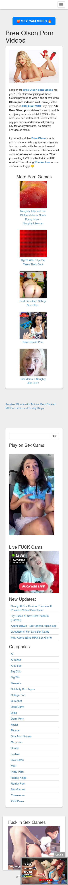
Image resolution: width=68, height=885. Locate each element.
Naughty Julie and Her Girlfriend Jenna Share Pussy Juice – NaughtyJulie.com (33, 217)
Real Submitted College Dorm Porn (33, 303)
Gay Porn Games (21, 736)
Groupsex (17, 742)
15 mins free (42, 162)
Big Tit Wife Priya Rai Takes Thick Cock (33, 262)
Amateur (16, 659)
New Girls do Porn (33, 342)
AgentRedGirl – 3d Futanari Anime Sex (34, 625)
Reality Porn (18, 783)
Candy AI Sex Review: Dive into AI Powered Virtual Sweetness (31, 608)
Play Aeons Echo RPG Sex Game (31, 637)
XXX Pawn (17, 801)
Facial (14, 724)
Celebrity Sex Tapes (23, 689)
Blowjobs (16, 683)
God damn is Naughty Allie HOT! (33, 381)
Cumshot (16, 701)
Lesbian (15, 754)
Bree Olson (38, 138)
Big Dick (16, 671)
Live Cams (17, 760)
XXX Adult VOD (31, 106)
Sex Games (18, 789)
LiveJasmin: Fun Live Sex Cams (30, 631)
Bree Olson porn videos (38, 90)
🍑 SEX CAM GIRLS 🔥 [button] (34, 21)
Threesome (17, 795)
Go (55, 436)
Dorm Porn (17, 718)
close (59, 854)
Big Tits (15, 677)
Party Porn (17, 771)
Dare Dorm (17, 706)
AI (12, 654)
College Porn (18, 695)
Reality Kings (18, 777)
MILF (14, 766)
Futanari (15, 730)
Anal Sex (16, 665)
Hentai (14, 748)
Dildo (14, 712)
